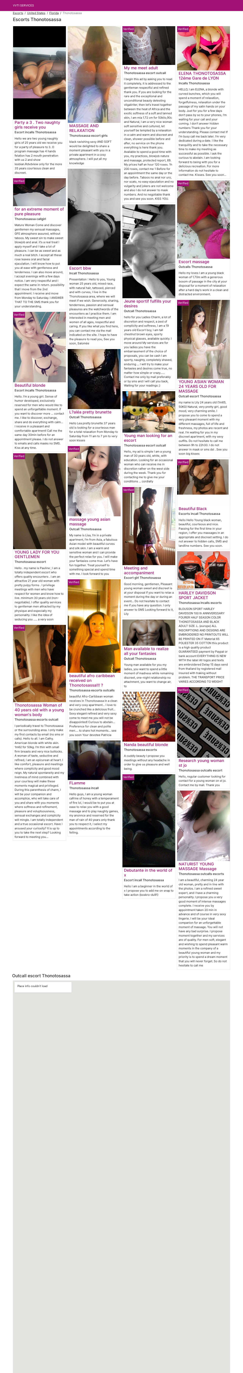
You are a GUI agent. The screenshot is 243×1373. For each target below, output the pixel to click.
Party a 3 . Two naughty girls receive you (37, 124)
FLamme (77, 783)
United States (36, 13)
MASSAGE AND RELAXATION (84, 128)
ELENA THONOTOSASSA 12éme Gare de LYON (202, 75)
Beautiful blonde (30, 385)
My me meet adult (141, 67)
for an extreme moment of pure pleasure (39, 211)
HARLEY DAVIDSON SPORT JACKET (197, 595)
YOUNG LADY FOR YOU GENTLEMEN (37, 554)
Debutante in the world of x (148, 872)
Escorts (18, 13)
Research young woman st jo (201, 763)
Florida (54, 13)
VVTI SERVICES (23, 5)
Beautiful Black (193, 508)
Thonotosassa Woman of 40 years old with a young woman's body (39, 710)
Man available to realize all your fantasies (146, 651)
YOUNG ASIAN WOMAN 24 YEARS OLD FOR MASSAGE (201, 386)
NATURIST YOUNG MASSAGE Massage (197, 866)
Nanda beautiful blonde (146, 744)
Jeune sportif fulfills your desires (147, 303)
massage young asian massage (89, 521)
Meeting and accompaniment (139, 570)
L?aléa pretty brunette (90, 412)
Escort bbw (80, 268)
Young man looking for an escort (148, 438)
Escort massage (194, 261)
